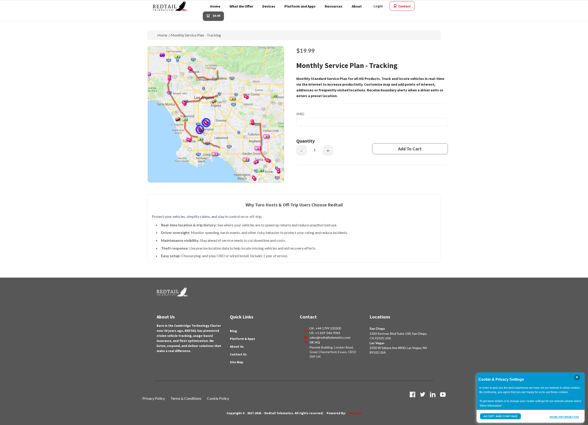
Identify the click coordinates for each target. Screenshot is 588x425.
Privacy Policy (153, 398)
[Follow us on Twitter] (172, 358)
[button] (378, 6)
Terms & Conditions (185, 398)
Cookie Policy (218, 398)
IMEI (300, 114)
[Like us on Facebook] (160, 358)
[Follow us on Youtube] (197, 358)
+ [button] (328, 150)
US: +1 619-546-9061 (324, 333)
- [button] (301, 150)
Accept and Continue (500, 416)
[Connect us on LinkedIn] (185, 358)
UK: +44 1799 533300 (325, 328)
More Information (564, 416)
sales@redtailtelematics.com (330, 337)
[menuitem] (215, 5)
